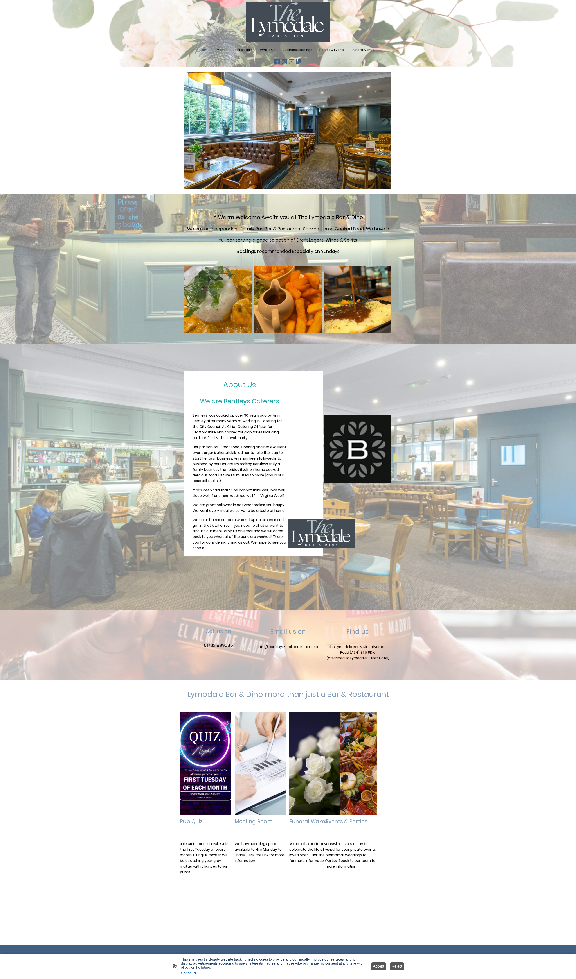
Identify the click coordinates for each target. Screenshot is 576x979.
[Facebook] (277, 61)
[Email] (291, 61)
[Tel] (299, 61)
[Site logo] (288, 22)
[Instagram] (284, 61)
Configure (189, 973)
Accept (378, 966)
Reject (397, 966)
